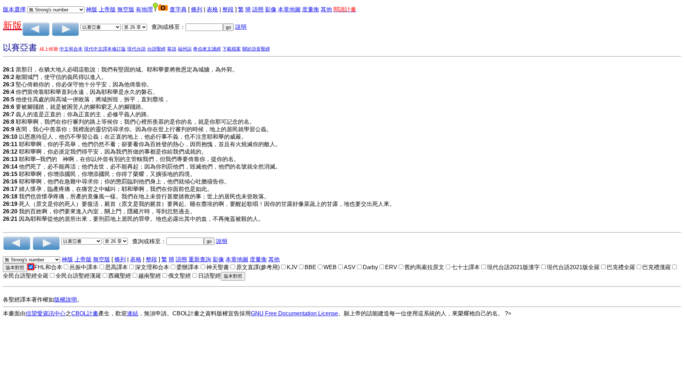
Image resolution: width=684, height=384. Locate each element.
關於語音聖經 (256, 49)
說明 (241, 27)
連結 (132, 313)
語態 (258, 9)
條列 (196, 9)
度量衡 (310, 9)
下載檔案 (231, 49)
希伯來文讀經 (207, 49)
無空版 (125, 9)
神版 (91, 9)
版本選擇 (14, 9)
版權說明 (65, 300)
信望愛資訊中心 (46, 313)
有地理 (144, 9)
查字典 (178, 9)
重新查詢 (199, 259)
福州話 (185, 49)
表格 (212, 9)
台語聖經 (156, 49)
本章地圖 (289, 9)
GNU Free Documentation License (294, 313)
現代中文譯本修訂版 (105, 49)
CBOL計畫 (84, 313)
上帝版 (107, 9)
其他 (326, 9)
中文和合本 (71, 49)
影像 (270, 9)
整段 (228, 9)
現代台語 (136, 49)
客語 (171, 49)
